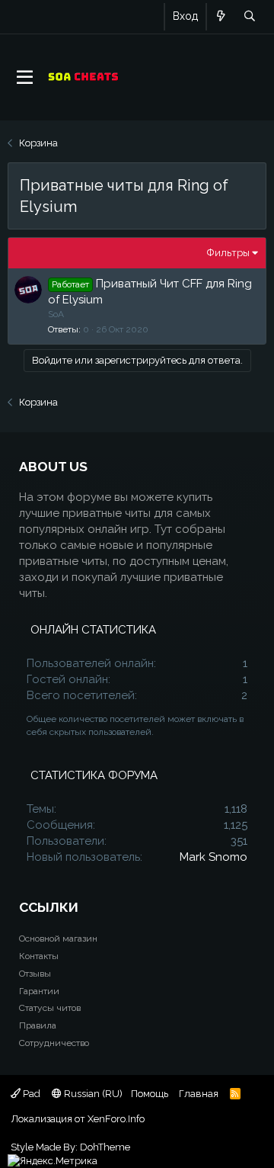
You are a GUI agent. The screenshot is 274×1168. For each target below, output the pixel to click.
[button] (25, 78)
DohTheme (105, 1147)
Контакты (39, 956)
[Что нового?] (221, 16)
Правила (37, 1025)
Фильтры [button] (228, 252)
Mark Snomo (213, 857)
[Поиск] (249, 16)
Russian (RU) (92, 1093)
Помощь (149, 1093)
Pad (30, 1093)
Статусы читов (50, 1008)
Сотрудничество (54, 1043)
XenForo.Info (116, 1119)
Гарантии (39, 991)
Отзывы (35, 973)
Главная (198, 1093)
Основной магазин (58, 938)
